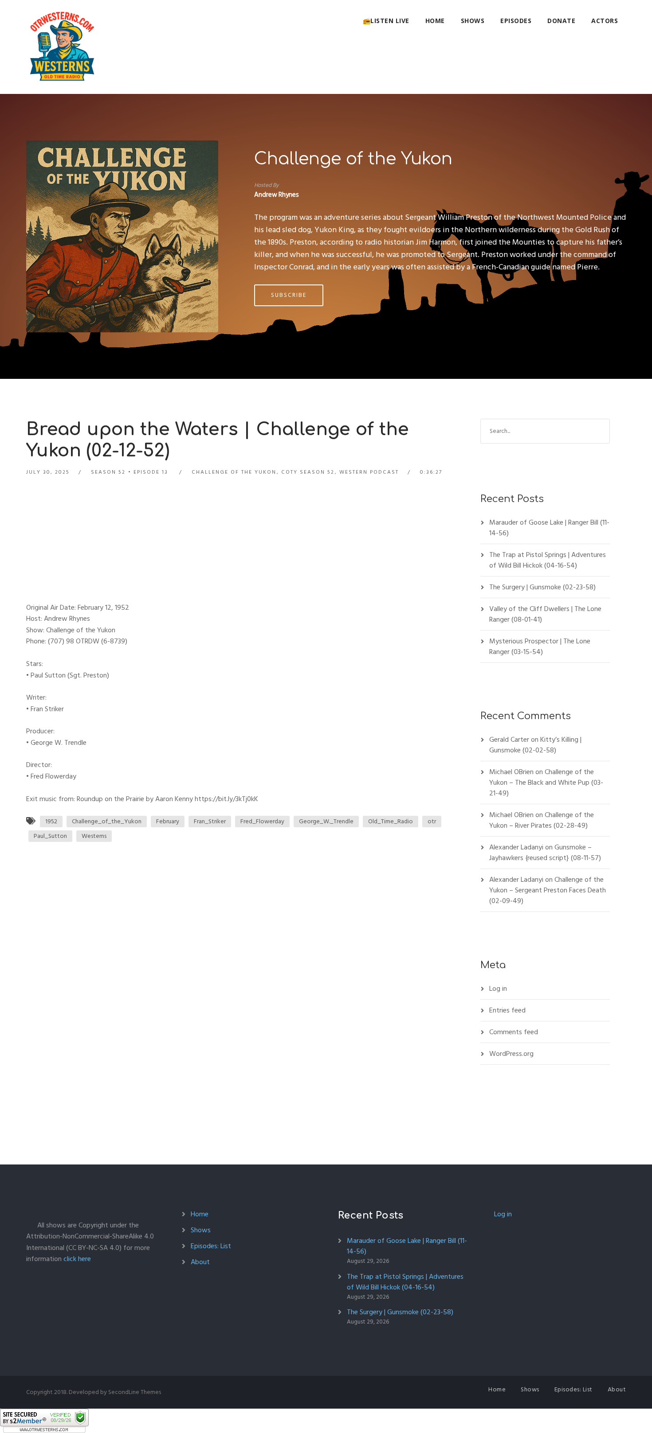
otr (432, 821)
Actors (604, 20)
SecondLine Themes (134, 1392)
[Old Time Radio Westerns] (62, 47)
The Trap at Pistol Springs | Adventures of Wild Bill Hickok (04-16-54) (547, 560)
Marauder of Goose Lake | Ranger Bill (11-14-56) (549, 528)
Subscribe (288, 295)
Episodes (515, 20)
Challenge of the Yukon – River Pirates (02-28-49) (541, 820)
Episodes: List (211, 1246)
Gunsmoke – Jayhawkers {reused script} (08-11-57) (545, 852)
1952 (51, 821)
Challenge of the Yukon (353, 159)
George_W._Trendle (326, 821)
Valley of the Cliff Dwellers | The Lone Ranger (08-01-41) (545, 614)
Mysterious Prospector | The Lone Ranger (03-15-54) (539, 646)
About (200, 1262)
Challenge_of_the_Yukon (106, 821)
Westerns (94, 836)
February (167, 821)
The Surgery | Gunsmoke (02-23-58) (542, 587)
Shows (473, 20)
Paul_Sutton (50, 836)
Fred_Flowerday (262, 821)
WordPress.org (511, 1053)
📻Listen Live (386, 20)
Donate (561, 20)
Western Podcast (369, 472)
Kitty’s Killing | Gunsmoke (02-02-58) (535, 745)
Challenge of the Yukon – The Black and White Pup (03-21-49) (546, 782)
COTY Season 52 (307, 472)
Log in (498, 988)
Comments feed (513, 1032)
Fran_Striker (210, 821)
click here (77, 1259)
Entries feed (507, 1010)
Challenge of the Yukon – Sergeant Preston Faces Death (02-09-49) (547, 890)
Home (435, 20)
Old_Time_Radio (390, 821)
